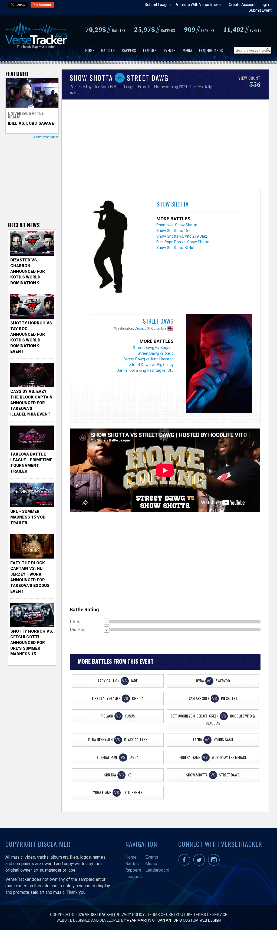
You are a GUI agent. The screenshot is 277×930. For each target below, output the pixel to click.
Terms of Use (160, 914)
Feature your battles (45, 137)
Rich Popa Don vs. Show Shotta (182, 242)
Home (89, 50)
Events (170, 50)
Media (187, 50)
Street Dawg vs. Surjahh (153, 348)
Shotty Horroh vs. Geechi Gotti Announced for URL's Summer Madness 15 (31, 642)
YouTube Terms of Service (201, 914)
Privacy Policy (130, 914)
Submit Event (260, 10)
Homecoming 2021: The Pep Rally (183, 87)
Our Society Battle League (114, 87)
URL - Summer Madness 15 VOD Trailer (27, 517)
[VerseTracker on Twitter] (200, 864)
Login (264, 4)
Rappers (129, 50)
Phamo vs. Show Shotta (176, 225)
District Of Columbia (150, 328)
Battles (108, 50)
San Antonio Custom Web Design (189, 920)
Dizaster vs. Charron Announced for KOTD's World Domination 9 (27, 271)
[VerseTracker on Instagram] (215, 864)
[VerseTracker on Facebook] (185, 864)
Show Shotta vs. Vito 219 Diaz (181, 236)
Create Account (242, 4)
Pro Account (42, 5)
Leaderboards (211, 50)
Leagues (150, 50)
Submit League (158, 4)
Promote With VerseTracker (198, 4)
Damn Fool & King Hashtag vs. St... (145, 370)
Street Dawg (158, 321)
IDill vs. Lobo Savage (31, 123)
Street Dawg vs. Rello (156, 353)
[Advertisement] (165, 145)
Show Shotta (172, 204)
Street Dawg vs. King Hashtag (149, 359)
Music (151, 863)
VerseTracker (99, 914)
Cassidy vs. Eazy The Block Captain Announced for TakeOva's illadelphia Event (31, 403)
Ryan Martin (139, 920)
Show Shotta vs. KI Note (176, 247)
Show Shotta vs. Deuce (176, 230)
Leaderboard (157, 870)
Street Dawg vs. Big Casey (151, 365)
